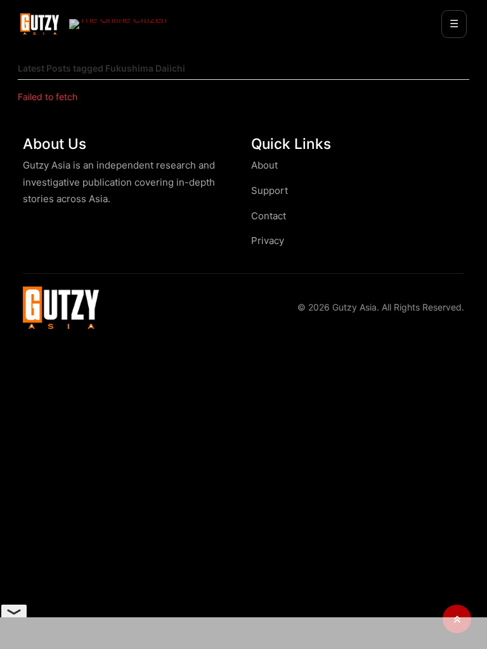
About (264, 165)
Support (269, 190)
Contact (268, 216)
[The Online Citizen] (118, 24)
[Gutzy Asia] (39, 24)
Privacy (267, 241)
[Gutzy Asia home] (61, 307)
